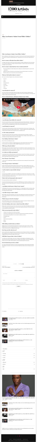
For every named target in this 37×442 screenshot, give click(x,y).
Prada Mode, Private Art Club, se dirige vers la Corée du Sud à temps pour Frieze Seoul (21, 323)
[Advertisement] (18, 27)
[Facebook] (15, 436)
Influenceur (19, 362)
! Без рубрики (19, 348)
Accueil (10, 439)
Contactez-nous (25, 439)
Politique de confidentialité (17, 439)
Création (19, 355)
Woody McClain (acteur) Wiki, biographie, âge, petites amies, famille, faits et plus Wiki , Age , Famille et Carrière (21, 318)
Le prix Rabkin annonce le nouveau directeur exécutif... (16, 2)
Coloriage (19, 353)
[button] (13, 1)
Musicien (19, 364)
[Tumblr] (21, 436)
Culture (4, 359)
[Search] (34, 16)
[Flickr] (19, 436)
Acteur (4, 350)
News (3, 366)
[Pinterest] (17, 436)
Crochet (19, 357)
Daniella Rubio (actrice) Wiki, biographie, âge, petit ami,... (16, 1)
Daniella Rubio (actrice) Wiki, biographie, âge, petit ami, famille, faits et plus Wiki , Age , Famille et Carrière (21, 335)
